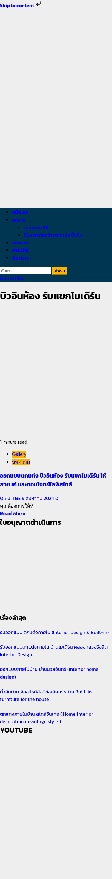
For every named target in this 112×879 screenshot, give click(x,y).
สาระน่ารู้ (20, 250)
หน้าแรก (20, 212)
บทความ (20, 242)
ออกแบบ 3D (36, 227)
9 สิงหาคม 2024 (38, 498)
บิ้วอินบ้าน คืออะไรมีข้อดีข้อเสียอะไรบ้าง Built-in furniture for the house (46, 695)
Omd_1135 (11, 498)
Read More (12, 513)
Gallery (19, 454)
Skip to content (17, 5)
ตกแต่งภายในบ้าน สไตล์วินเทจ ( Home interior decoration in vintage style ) (46, 717)
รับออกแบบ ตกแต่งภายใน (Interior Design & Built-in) (54, 632)
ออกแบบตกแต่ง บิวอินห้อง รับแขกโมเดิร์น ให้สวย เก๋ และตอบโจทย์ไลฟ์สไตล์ (53, 479)
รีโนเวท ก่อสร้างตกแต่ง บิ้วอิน (53, 234)
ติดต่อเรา (21, 257)
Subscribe (11, 278)
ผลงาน (19, 219)
